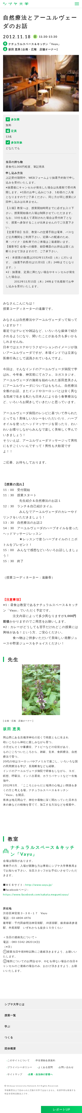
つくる (9, 1037)
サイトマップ (14, 1074)
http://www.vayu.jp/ (38, 884)
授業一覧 (10, 1015)
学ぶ (7, 1026)
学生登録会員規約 (45, 1060)
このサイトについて (18, 1060)
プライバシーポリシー (19, 1067)
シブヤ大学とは (15, 1004)
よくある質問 (45, 1067)
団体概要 (10, 1048)
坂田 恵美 (12, 729)
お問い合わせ (66, 1067)
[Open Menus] (77, 4)
